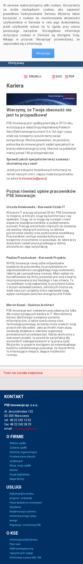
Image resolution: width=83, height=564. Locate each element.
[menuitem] (57, 76)
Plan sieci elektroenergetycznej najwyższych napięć (21, 549)
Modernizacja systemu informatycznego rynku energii (23, 516)
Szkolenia (15, 507)
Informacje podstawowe (23, 539)
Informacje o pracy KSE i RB (25, 557)
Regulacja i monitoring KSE (25, 525)
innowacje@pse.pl (25, 428)
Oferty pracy (16, 63)
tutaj (76, 35)
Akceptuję (43, 53)
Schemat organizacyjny (23, 452)
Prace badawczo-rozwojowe (26, 502)
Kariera (14, 470)
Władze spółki (18, 443)
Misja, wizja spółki (20, 465)
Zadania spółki (18, 447)
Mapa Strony (17, 479)
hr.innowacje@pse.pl (33, 178)
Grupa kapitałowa (20, 474)
